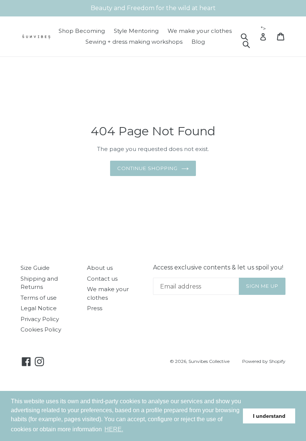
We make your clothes (200, 30)
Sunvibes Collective (209, 361)
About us (100, 267)
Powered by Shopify (263, 361)
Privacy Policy (40, 319)
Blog (198, 41)
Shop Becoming (82, 30)
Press (94, 308)
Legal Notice (39, 308)
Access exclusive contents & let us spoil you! (218, 267)
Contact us (102, 278)
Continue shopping (147, 168)
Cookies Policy (41, 329)
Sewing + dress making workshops (133, 41)
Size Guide (35, 267)
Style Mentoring (136, 30)
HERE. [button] (113, 429)
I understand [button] (269, 416)
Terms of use (39, 297)
